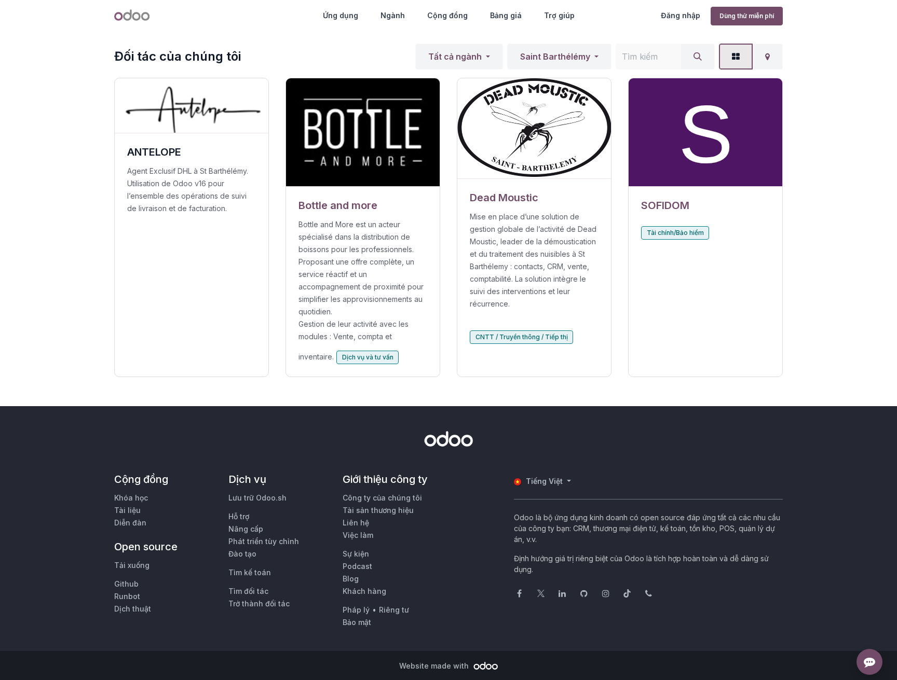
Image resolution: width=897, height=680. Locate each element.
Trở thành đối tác (259, 603)
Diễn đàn (130, 522)
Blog (351, 578)
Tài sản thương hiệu (378, 510)
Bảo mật (357, 622)
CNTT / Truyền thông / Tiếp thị (521, 337)
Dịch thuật (132, 608)
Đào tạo (242, 553)
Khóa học (131, 497)
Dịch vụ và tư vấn (367, 357)
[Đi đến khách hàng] (363, 132)
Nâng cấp (245, 528)
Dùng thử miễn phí (746, 16)
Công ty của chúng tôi (382, 497)
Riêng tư (394, 609)
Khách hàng (364, 591)
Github (126, 583)
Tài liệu (127, 510)
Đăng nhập (680, 15)
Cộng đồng (447, 15)
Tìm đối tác (248, 591)
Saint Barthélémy (555, 56)
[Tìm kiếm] (698, 57)
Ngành (392, 15)
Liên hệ (356, 522)
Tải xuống (132, 565)
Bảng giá (506, 15)
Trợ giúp (559, 15)
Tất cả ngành (455, 56)
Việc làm (358, 535)
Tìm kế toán (249, 572)
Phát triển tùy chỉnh (263, 541)
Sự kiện (356, 553)
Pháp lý (356, 609)
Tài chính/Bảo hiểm (675, 233)
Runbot (127, 596)
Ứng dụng (340, 15)
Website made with (435, 665)
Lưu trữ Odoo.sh (257, 497)
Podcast (357, 566)
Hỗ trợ (238, 516)
